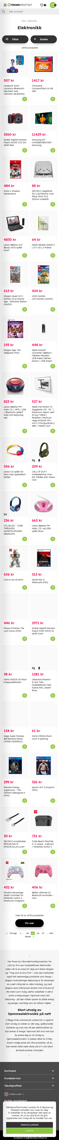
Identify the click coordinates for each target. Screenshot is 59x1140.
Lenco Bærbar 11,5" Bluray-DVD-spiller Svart (13, 247)
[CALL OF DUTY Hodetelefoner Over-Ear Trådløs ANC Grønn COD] (44, 450)
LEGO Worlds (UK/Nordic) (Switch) (42, 297)
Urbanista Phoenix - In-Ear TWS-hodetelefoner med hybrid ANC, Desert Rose (42, 685)
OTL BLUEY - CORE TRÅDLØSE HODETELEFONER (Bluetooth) (13, 529)
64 (27, 933)
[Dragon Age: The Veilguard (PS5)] (15, 328)
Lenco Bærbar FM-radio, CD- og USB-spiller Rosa (41, 528)
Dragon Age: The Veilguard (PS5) (12, 351)
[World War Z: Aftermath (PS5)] (44, 558)
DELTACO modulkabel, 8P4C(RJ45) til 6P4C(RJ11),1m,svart (15, 844)
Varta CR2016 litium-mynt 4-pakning (42, 737)
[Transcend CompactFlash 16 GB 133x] (44, 64)
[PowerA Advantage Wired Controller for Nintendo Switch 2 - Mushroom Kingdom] (15, 871)
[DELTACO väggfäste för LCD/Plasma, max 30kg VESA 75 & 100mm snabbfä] (44, 169)
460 (51, 933)
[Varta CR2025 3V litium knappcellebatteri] (15, 658)
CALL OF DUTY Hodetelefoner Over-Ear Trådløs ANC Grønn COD (43, 475)
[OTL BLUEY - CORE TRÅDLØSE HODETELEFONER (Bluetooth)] (15, 504)
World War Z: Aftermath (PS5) (40, 581)
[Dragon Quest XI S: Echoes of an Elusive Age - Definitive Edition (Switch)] (15, 274)
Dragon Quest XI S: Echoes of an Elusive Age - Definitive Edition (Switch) (15, 300)
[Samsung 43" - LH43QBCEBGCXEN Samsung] (44, 118)
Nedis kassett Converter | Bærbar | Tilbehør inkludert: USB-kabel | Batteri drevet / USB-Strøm (42, 355)
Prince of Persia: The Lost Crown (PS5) (14, 629)
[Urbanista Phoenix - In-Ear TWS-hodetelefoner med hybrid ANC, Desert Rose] (44, 658)
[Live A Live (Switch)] (15, 558)
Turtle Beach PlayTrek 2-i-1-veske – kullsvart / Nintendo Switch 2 (43, 844)
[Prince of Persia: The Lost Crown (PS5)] (15, 606)
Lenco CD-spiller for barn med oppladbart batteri (15, 474)
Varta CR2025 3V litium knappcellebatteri (15, 681)
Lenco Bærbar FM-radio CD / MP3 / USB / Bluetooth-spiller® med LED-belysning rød (15, 412)
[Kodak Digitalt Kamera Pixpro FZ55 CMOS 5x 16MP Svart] (44, 606)
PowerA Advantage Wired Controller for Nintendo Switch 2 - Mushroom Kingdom (14, 896)
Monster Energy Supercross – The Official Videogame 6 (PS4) (14, 791)
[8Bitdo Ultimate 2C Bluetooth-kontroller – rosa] (44, 871)
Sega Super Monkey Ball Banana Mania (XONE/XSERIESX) (14, 739)
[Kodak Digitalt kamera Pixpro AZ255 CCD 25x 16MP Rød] (15, 118)
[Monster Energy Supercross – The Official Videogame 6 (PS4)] (15, 765)
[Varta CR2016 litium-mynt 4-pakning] (44, 714)
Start (24, 21)
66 (38, 933)
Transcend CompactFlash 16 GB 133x (42, 88)
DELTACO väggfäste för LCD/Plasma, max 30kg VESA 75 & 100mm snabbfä (43, 195)
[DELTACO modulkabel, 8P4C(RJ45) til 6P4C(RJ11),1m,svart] (15, 819)
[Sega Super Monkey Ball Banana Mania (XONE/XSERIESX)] (15, 714)
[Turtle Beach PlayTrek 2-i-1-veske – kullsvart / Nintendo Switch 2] (44, 819)
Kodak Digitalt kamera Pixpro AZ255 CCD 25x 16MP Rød (15, 142)
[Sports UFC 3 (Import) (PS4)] (44, 765)
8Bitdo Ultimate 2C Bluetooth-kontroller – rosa (43, 895)
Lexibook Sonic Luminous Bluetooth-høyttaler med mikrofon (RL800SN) (14, 89)
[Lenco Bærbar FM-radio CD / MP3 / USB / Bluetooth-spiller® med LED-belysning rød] (15, 385)
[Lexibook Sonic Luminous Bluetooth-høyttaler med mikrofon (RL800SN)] (15, 64)
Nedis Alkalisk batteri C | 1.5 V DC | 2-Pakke (43, 246)
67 (43, 933)
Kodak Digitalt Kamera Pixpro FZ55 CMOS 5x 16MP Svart (43, 631)
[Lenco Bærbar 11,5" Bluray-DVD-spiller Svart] (15, 223)
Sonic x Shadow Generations (12, 192)
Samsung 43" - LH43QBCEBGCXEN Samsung (41, 142)
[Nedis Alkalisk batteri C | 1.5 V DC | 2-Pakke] (44, 223)
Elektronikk (32, 21)
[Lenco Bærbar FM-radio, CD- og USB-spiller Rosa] (44, 504)
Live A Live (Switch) (13, 579)
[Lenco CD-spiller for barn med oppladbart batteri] (15, 450)
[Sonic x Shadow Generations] (15, 169)
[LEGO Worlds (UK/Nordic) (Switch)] (44, 274)
